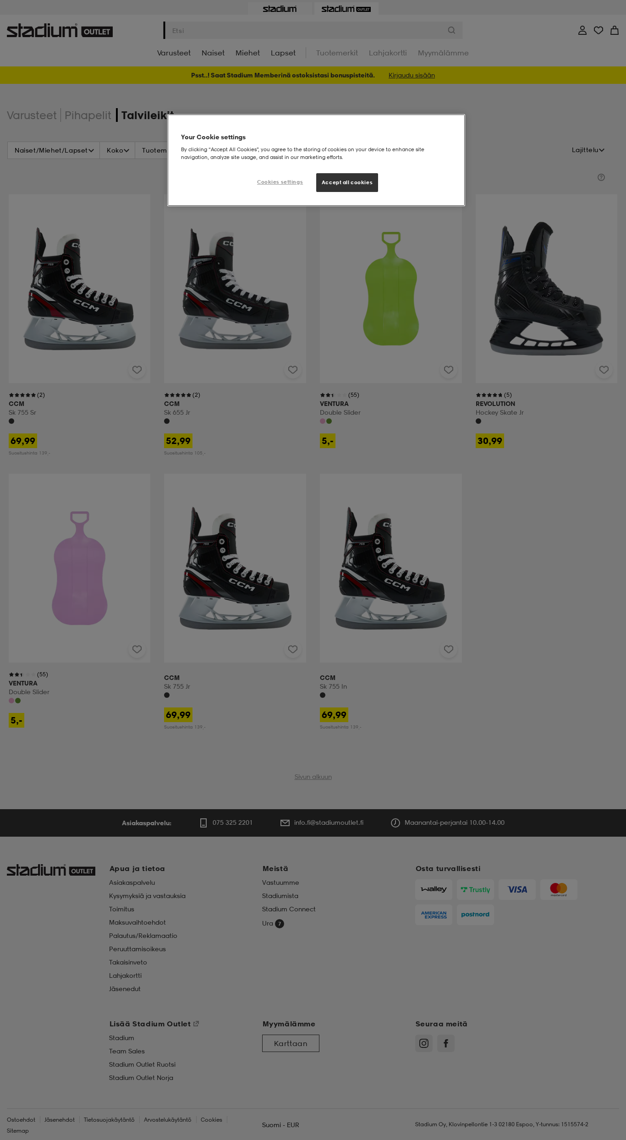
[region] (316, 160)
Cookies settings (280, 182)
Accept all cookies (347, 182)
